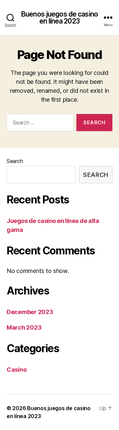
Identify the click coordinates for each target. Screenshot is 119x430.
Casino (16, 369)
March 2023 (24, 327)
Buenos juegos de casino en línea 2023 (59, 18)
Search (15, 161)
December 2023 (30, 311)
